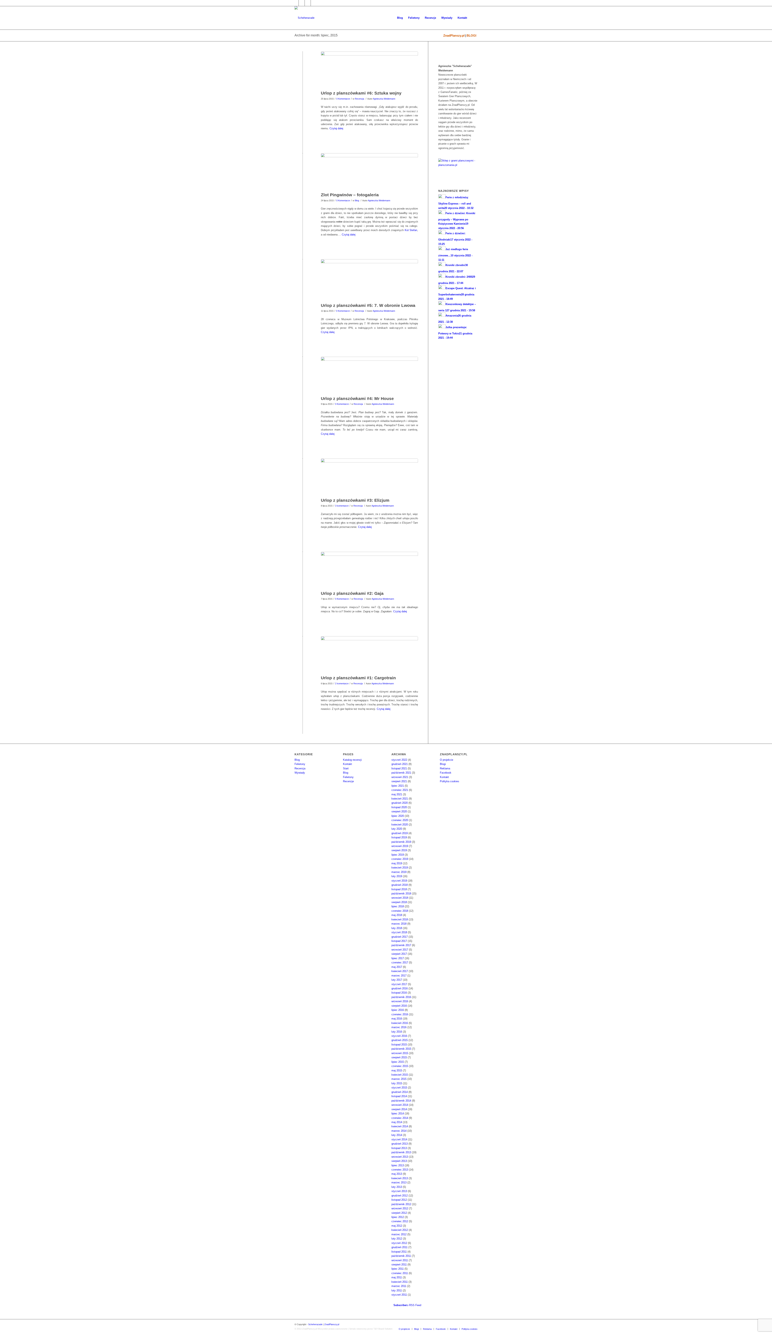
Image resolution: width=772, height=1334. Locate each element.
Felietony (300, 764)
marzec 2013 (399, 1182)
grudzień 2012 (399, 1195)
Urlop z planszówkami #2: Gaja (352, 593)
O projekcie (446, 759)
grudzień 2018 (399, 884)
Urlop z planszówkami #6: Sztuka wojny (361, 93)
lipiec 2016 (397, 1009)
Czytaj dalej (336, 128)
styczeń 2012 (399, 1243)
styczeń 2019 (399, 880)
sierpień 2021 (399, 781)
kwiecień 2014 (399, 1126)
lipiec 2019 (397, 854)
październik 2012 (401, 1204)
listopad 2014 (399, 1096)
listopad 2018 (399, 889)
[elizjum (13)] (369, 476)
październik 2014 (401, 1100)
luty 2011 (396, 1290)
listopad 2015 (399, 1044)
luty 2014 (396, 1135)
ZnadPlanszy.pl (454, 35)
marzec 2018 (399, 923)
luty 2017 (396, 979)
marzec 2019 (399, 872)
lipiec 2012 (397, 1217)
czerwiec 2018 (399, 910)
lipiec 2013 (397, 1165)
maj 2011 (396, 1277)
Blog (357, 200)
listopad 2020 (399, 807)
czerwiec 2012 (399, 1221)
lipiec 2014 (397, 1113)
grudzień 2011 (399, 1247)
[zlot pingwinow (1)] (369, 171)
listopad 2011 (399, 1251)
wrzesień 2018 (399, 897)
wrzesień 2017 (399, 949)
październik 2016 (401, 997)
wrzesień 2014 (399, 1104)
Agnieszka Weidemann (384, 99)
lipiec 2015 (397, 1061)
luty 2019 (396, 876)
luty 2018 (396, 928)
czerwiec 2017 (399, 962)
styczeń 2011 (399, 1294)
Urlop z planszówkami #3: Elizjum (355, 500)
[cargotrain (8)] (369, 654)
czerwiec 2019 (399, 858)
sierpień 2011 (399, 1264)
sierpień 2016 (399, 1005)
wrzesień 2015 (399, 1053)
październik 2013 (401, 1152)
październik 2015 (401, 1048)
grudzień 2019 (399, 833)
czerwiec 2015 (399, 1066)
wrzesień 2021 (399, 777)
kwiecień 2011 (399, 1281)
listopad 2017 (399, 940)
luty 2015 (396, 1083)
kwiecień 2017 (399, 971)
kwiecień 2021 (399, 798)
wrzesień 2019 (399, 846)
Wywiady (300, 772)
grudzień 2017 (399, 936)
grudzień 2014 (399, 1092)
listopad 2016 (399, 992)
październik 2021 (401, 772)
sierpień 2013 (399, 1160)
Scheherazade (315, 1324)
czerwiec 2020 (399, 820)
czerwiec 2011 (399, 1273)
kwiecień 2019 (399, 867)
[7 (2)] (369, 280)
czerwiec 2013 (399, 1169)
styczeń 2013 (399, 1191)
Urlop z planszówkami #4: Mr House (357, 398)
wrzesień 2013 (399, 1156)
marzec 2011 (398, 1286)
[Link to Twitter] (302, 3)
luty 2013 (396, 1186)
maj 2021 (396, 794)
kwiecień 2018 (399, 919)
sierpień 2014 (399, 1109)
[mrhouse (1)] (369, 375)
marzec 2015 (399, 1078)
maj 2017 (396, 966)
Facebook (445, 772)
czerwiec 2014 (399, 1117)
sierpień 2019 (399, 850)
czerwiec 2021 (399, 789)
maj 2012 (396, 1225)
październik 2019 (401, 841)
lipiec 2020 (397, 815)
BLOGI (471, 35)
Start (346, 768)
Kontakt (347, 764)
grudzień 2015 (399, 1040)
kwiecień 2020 (399, 824)
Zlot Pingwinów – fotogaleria (350, 194)
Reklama (445, 768)
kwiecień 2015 (399, 1074)
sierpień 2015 (399, 1057)
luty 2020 (396, 828)
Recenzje (348, 781)
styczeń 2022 (399, 759)
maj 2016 (396, 1018)
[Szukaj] (473, 18)
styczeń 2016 (399, 1035)
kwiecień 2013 (399, 1178)
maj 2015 (396, 1070)
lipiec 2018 (397, 906)
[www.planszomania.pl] (457, 167)
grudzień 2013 (399, 1143)
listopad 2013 (399, 1148)
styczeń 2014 (399, 1139)
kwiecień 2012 (399, 1229)
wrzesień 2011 (399, 1260)
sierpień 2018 (399, 902)
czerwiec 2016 (399, 1014)
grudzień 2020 (399, 802)
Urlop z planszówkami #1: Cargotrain (358, 677)
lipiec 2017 (397, 958)
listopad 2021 (399, 768)
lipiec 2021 (397, 785)
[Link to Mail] (308, 3)
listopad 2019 (399, 837)
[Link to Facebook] (296, 3)
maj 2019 (396, 863)
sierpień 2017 (399, 953)
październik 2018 (401, 893)
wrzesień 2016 (399, 1001)
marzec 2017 (399, 975)
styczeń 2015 (399, 1087)
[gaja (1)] (369, 570)
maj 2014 (396, 1122)
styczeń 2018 (399, 932)
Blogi (443, 764)
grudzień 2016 (399, 988)
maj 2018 (396, 915)
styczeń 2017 (399, 984)
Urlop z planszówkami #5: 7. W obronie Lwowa (368, 305)
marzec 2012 (399, 1234)
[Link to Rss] (314, 3)
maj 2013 (396, 1173)
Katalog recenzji (352, 759)
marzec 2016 (399, 1027)
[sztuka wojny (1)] (369, 69)
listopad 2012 (399, 1199)
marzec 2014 (399, 1130)
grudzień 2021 (399, 764)
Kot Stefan (411, 230)
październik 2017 (401, 945)
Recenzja (359, 99)
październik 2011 (401, 1255)
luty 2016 (396, 1031)
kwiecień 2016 (399, 1023)
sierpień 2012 (399, 1212)
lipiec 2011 (397, 1268)
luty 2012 (396, 1238)
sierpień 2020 (399, 811)
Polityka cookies (449, 781)
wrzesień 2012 (399, 1208)
